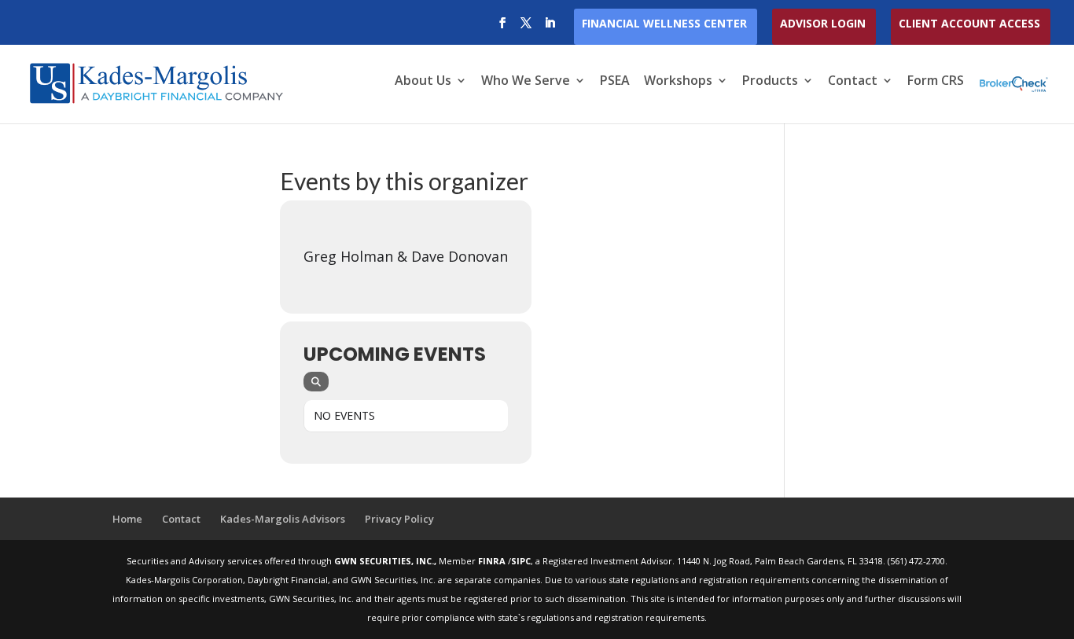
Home (127, 519)
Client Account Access (969, 24)
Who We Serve (525, 82)
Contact (852, 82)
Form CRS (935, 82)
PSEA (615, 82)
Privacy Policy (399, 519)
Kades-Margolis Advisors (282, 519)
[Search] (316, 381)
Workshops (678, 82)
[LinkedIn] (549, 27)
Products (770, 82)
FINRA (493, 561)
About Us (423, 82)
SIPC (521, 561)
